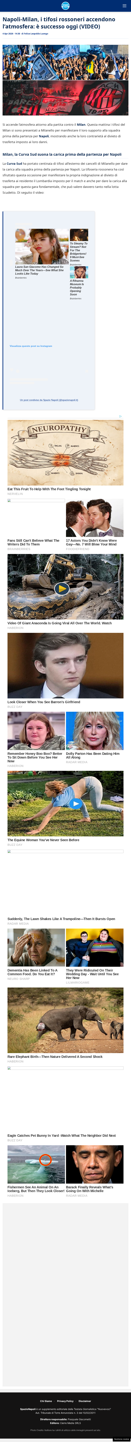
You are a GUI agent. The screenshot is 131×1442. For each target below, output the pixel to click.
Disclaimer (85, 1401)
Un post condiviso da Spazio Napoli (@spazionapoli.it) (49, 400)
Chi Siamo (46, 1401)
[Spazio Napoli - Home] (65, 6)
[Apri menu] (124, 6)
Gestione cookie (121, 1439)
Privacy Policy (65, 1401)
